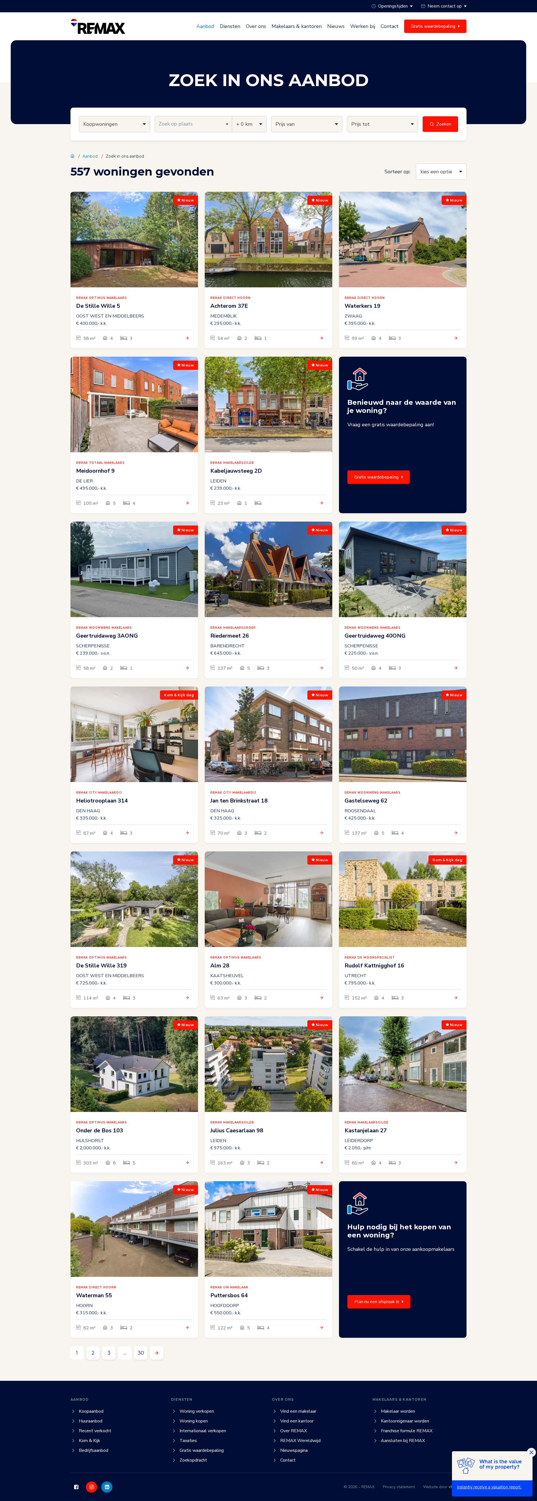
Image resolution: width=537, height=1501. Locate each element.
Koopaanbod (91, 1411)
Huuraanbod (90, 1421)
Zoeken (443, 124)
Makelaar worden (398, 1411)
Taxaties (188, 1441)
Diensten (230, 26)
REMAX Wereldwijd (300, 1441)
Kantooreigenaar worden (405, 1421)
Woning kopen (194, 1421)
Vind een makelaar (298, 1411)
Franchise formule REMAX (406, 1431)
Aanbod (205, 26)
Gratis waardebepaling (376, 477)
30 (141, 1353)
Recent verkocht (95, 1431)
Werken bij (362, 26)
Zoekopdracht (193, 1460)
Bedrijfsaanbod (93, 1450)
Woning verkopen (197, 1411)
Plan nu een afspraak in (376, 1302)
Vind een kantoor (297, 1421)
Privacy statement (399, 1487)
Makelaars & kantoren (297, 26)
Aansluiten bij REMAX (403, 1441)
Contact (390, 26)
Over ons (256, 26)
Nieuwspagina (294, 1450)
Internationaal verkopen (203, 1431)
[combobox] (193, 124)
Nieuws (336, 26)
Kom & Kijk (89, 1441)
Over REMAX (293, 1431)
